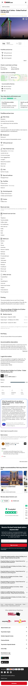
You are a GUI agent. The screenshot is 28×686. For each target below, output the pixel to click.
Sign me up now (14, 545)
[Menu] (2, 2)
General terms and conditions (8, 675)
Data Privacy (4, 678)
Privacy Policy (3, 549)
